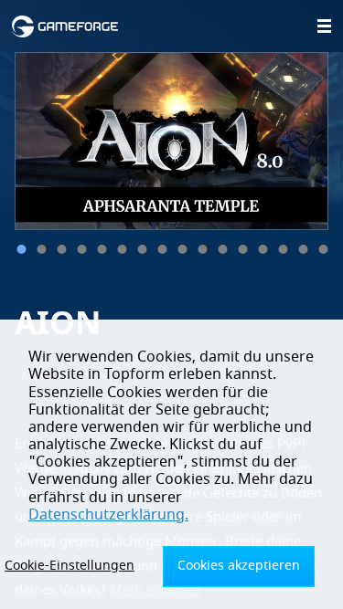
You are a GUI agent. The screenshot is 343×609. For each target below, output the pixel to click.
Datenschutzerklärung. (108, 515)
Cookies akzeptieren (238, 565)
